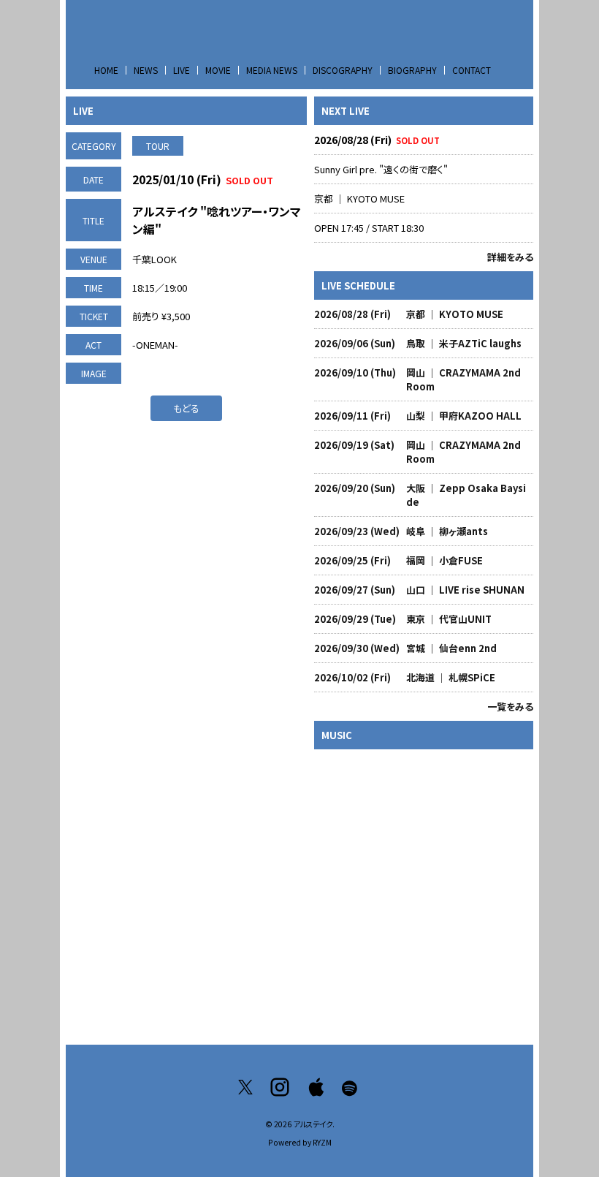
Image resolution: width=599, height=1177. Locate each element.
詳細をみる (510, 257)
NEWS (146, 70)
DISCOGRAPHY (343, 70)
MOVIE (218, 70)
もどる (186, 408)
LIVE (181, 70)
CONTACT (471, 70)
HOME (106, 70)
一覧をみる (510, 707)
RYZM (322, 1142)
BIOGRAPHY (412, 70)
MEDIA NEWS (271, 70)
